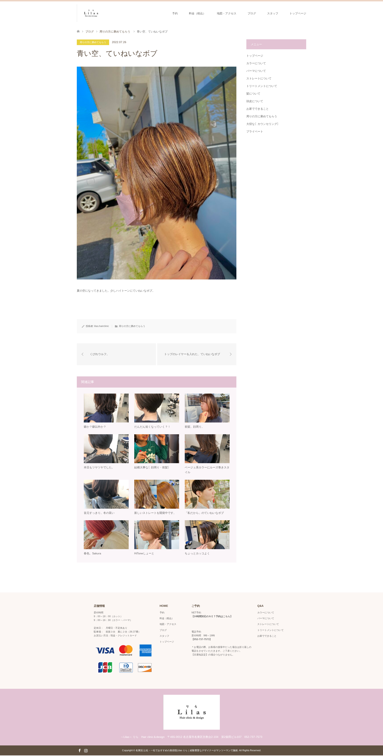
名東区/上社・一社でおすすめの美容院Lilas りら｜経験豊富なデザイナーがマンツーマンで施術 (187, 750)
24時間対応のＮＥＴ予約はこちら (212, 616)
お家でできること (257, 108)
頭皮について (254, 101)
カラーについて (256, 63)
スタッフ (272, 13)
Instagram (85, 750)
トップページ (297, 13)
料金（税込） (197, 13)
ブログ (252, 13)
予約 (175, 13)
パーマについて (256, 70)
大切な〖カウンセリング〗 (263, 123)
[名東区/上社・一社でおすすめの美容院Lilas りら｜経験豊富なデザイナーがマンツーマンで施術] (105, 13)
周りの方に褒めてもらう (93, 42)
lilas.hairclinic (101, 326)
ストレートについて (258, 78)
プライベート (254, 131)
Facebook (79, 750)
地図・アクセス (226, 13)
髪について (253, 93)
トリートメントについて (261, 86)
